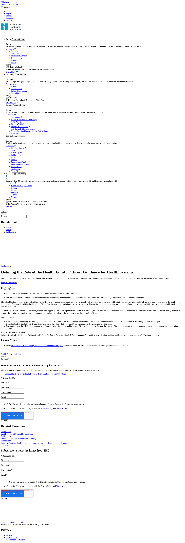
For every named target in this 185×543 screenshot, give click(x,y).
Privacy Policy (46, 408)
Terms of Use (61, 408)
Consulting (15, 93)
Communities (16, 58)
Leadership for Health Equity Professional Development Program (37, 346)
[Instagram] (92, 517)
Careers (14, 195)
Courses (14, 51)
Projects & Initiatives (19, 127)
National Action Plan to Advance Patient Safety (30, 131)
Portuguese (10, 18)
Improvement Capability (20, 164)
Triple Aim (15, 169)
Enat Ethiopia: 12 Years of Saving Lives (17, 434)
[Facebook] (4, 360)
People (13, 190)
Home (8, 227)
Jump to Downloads (9, 283)
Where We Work (17, 124)
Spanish (9, 20)
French (9, 16)
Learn (8, 39)
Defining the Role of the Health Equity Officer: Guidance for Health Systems (35, 374)
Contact (10, 522)
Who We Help (17, 122)
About (9, 174)
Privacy (9, 535)
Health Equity (7, 354)
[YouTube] (92, 514)
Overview (10, 49)
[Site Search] (4, 211)
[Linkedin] (6, 360)
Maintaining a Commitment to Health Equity (18, 438)
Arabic (8, 11)
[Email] (8, 360)
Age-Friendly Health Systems (23, 129)
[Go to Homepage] (11, 30)
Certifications (16, 53)
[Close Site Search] (3, 214)
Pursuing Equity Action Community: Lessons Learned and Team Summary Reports (34, 443)
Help (10, 4)
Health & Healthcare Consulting (24, 119)
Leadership (17, 354)
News (13, 197)
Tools (13, 150)
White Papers (16, 153)
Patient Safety (16, 167)
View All (14, 133)
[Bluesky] (2, 360)
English (9, 13)
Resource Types (17, 148)
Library (14, 62)
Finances (14, 192)
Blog (13, 157)
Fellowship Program (19, 56)
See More (5, 445)
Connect (9, 74)
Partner (9, 105)
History (14, 188)
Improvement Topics (19, 162)
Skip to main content (9, 2)
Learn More (11, 72)
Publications (16, 155)
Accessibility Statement (15, 540)
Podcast (14, 159)
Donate (15, 4)
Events (13, 60)
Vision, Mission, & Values (21, 186)
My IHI (4, 4)
